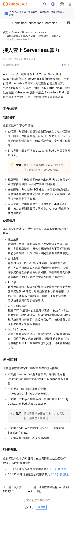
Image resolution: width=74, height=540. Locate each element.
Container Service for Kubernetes (28, 32)
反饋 (43, 507)
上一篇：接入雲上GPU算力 (13, 489)
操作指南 (43, 35)
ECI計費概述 (58, 469)
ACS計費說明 (59, 474)
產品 (63, 64)
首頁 (5, 32)
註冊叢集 (56, 35)
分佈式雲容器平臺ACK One (21, 35)
